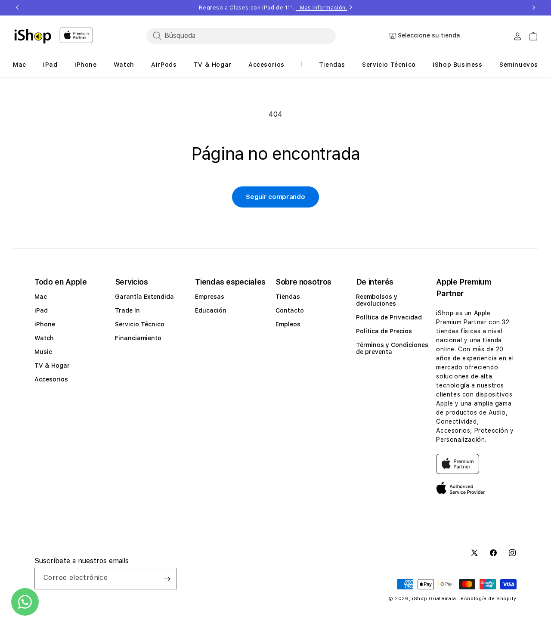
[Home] (33, 36)
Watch (44, 338)
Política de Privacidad (389, 317)
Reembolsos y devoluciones (376, 300)
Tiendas (288, 296)
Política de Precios (384, 331)
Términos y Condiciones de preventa (392, 348)
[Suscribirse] (167, 578)
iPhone (44, 324)
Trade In (127, 310)
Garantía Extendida (144, 296)
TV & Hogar (52, 365)
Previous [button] (17, 7)
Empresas (209, 296)
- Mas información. (321, 8)
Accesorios (51, 379)
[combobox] (241, 35)
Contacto (290, 310)
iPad (41, 310)
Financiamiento (138, 338)
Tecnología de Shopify (487, 598)
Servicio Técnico (139, 324)
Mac (40, 296)
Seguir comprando (275, 197)
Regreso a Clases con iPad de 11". (273, 8)
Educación (210, 310)
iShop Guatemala (434, 598)
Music (43, 351)
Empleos (288, 324)
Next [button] (533, 7)
